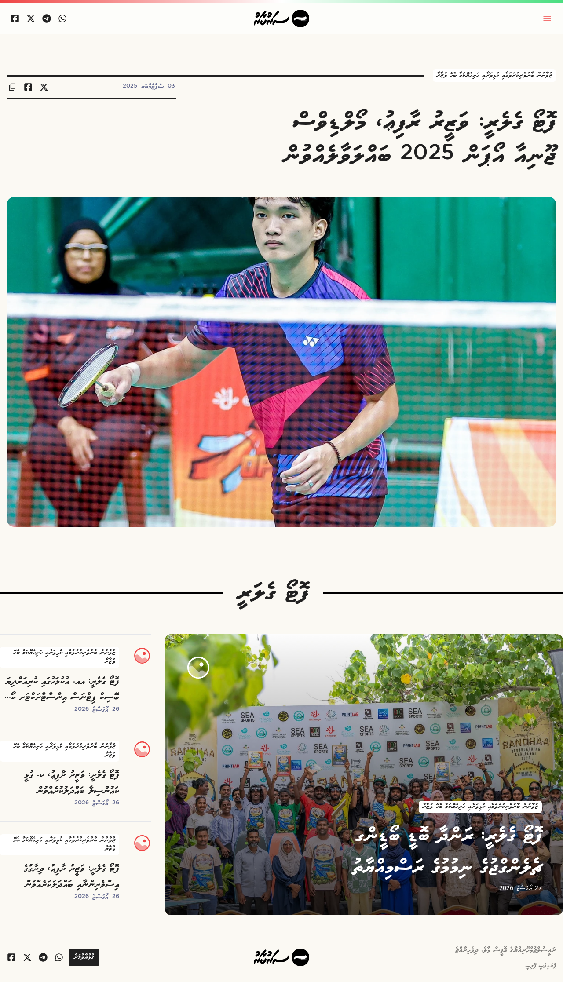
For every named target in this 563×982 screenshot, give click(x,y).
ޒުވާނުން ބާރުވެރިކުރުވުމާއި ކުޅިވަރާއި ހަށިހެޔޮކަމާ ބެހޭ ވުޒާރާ (494, 75)
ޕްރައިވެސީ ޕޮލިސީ (540, 966)
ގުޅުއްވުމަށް (84, 957)
